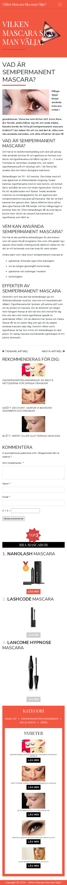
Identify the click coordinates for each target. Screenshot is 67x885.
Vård (43, 722)
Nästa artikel (52, 351)
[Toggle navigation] (60, 4)
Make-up (11, 719)
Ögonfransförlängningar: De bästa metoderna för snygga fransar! (27, 382)
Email (5, 497)
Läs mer (33, 591)
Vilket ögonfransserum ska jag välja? (33, 862)
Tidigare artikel (16, 351)
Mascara (28, 554)
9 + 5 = (6, 510)
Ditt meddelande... (12, 463)
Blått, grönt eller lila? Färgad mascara (31, 436)
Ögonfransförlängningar (39, 719)
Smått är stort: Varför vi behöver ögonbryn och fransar (27, 409)
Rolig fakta (28, 722)
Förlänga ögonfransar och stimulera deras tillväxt (33, 838)
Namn (5, 483)
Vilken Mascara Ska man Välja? (24, 4)
